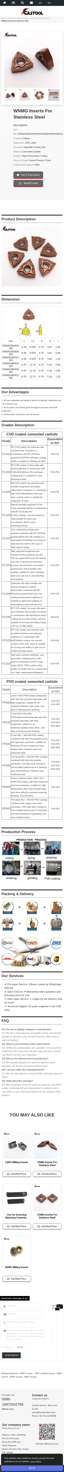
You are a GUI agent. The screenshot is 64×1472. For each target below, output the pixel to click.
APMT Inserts (26, 1373)
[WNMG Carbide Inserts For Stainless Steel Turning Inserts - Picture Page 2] (39, 100)
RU (49, 3)
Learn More (35, 1461)
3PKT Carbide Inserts (45, 1373)
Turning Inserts (23, 18)
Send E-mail (30, 183)
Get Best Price (18, 1174)
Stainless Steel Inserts (40, 18)
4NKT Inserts (30, 1377)
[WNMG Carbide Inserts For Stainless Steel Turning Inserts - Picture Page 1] (25, 100)
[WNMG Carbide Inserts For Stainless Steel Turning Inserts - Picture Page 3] (54, 100)
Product (11, 18)
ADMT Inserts (16, 1377)
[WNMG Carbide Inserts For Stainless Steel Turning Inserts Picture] (10, 95)
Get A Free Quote (30, 174)
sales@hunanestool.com (43, 1412)
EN (40, 3)
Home (3, 18)
